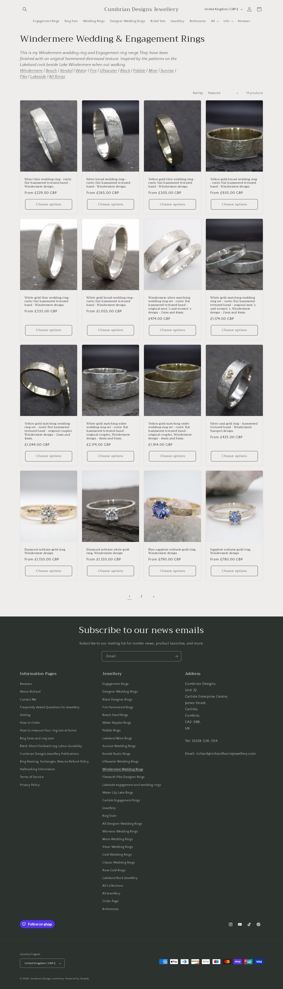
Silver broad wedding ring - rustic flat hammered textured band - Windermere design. (108, 183)
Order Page (110, 901)
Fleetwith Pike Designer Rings (123, 777)
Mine (153, 71)
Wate (80, 71)
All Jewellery (111, 893)
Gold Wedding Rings (117, 855)
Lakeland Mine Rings (117, 738)
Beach (51, 71)
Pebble (139, 71)
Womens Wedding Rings (120, 831)
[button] (25, 9)
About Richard (30, 692)
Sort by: (198, 93)
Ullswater (108, 71)
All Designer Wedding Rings (122, 824)
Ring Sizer (109, 816)
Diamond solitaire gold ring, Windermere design (45, 551)
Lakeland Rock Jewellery (120, 878)
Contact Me (28, 699)
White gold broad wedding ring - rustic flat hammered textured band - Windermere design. (110, 301)
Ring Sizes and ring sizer (37, 738)
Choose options (48, 204)
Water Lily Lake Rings (117, 792)
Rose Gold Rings (113, 870)
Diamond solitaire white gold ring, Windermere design (107, 551)
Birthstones (110, 909)
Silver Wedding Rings (117, 847)
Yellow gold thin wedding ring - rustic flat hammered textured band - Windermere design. (171, 183)
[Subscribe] (176, 656)
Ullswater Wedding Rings (120, 761)
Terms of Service (32, 777)
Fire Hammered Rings (117, 707)
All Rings (57, 77)
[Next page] (153, 596)
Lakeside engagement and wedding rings (131, 785)
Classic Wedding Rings (118, 862)
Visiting (25, 715)
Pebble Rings (111, 730)
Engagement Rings (115, 684)
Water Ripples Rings (116, 723)
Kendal (66, 71)
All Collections (112, 886)
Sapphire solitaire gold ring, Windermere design (230, 551)
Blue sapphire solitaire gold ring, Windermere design (172, 551)
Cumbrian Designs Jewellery (47, 979)
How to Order (30, 723)
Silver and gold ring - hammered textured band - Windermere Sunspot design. (234, 427)
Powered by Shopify (77, 979)
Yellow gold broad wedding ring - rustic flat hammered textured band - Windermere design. (233, 183)
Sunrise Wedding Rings (119, 746)
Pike (23, 77)
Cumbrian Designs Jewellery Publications (49, 754)
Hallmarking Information (37, 769)
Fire (93, 71)
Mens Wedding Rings (117, 839)
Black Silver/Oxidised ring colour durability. (51, 746)
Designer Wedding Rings (120, 692)
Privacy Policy (30, 785)
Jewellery (109, 808)
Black (125, 71)
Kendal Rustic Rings (116, 754)
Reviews (26, 684)
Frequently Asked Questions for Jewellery (50, 707)
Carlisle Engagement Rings (121, 800)
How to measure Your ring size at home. (48, 730)
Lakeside (38, 77)
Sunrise (167, 71)
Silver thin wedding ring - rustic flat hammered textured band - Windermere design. (48, 183)
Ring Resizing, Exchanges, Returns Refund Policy (54, 761)
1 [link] (129, 597)
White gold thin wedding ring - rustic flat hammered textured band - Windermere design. (48, 301)
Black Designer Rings (117, 699)
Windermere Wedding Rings (122, 769)
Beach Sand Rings (115, 715)
